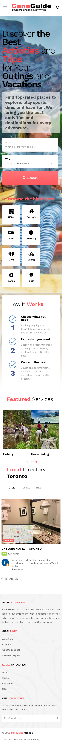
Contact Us (8, 644)
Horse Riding (40, 454)
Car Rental (8, 683)
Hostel (25, 487)
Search (32, 178)
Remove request (11, 655)
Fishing (8, 454)
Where (9, 159)
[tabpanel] (17, 434)
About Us (7, 638)
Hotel (11, 487)
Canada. (22, 732)
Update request (11, 649)
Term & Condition (12, 739)
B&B (38, 487)
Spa (4, 688)
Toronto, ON (11, 578)
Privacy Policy (32, 739)
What (8, 142)
